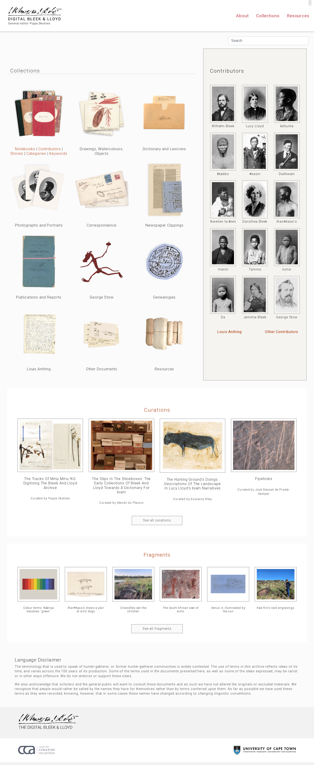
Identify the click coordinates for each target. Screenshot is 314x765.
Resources (298, 15)
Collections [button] (268, 15)
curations (157, 410)
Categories (36, 153)
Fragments (157, 555)
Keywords (58, 153)
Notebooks (25, 149)
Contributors (49, 149)
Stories (16, 153)
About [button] (242, 15)
